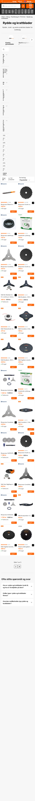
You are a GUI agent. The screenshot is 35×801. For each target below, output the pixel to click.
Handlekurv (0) (30, 6)
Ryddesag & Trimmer (18, 17)
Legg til (13, 211)
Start (3, 17)
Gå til (13, 305)
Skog (8, 17)
